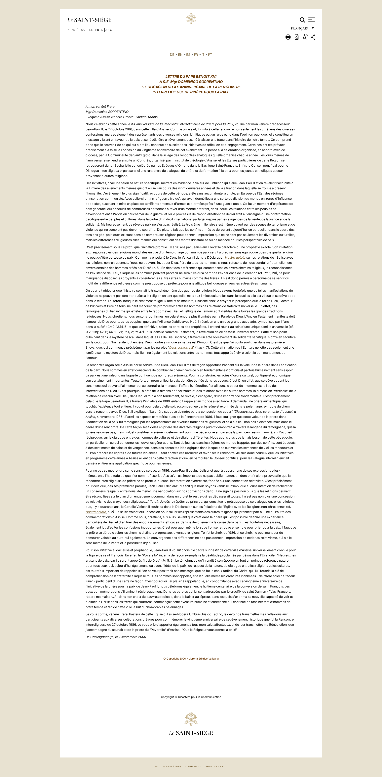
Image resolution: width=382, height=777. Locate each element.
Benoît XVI (77, 30)
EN (180, 55)
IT (203, 55)
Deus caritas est (181, 347)
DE (172, 55)
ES (188, 55)
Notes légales (172, 766)
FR (196, 55)
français (299, 29)
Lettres (96, 30)
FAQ (157, 766)
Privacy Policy (214, 766)
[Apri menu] (311, 20)
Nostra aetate (235, 257)
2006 (108, 30)
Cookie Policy (193, 766)
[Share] (313, 37)
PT (210, 55)
